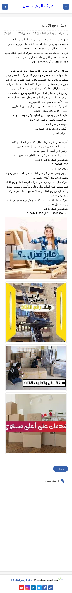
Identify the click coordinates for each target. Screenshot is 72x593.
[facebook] (44, 587)
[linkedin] (33, 587)
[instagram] (27, 587)
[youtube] (21, 587)
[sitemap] (50, 587)
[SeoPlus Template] (60, 579)
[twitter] (39, 587)
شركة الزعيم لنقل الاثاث (33, 6)
